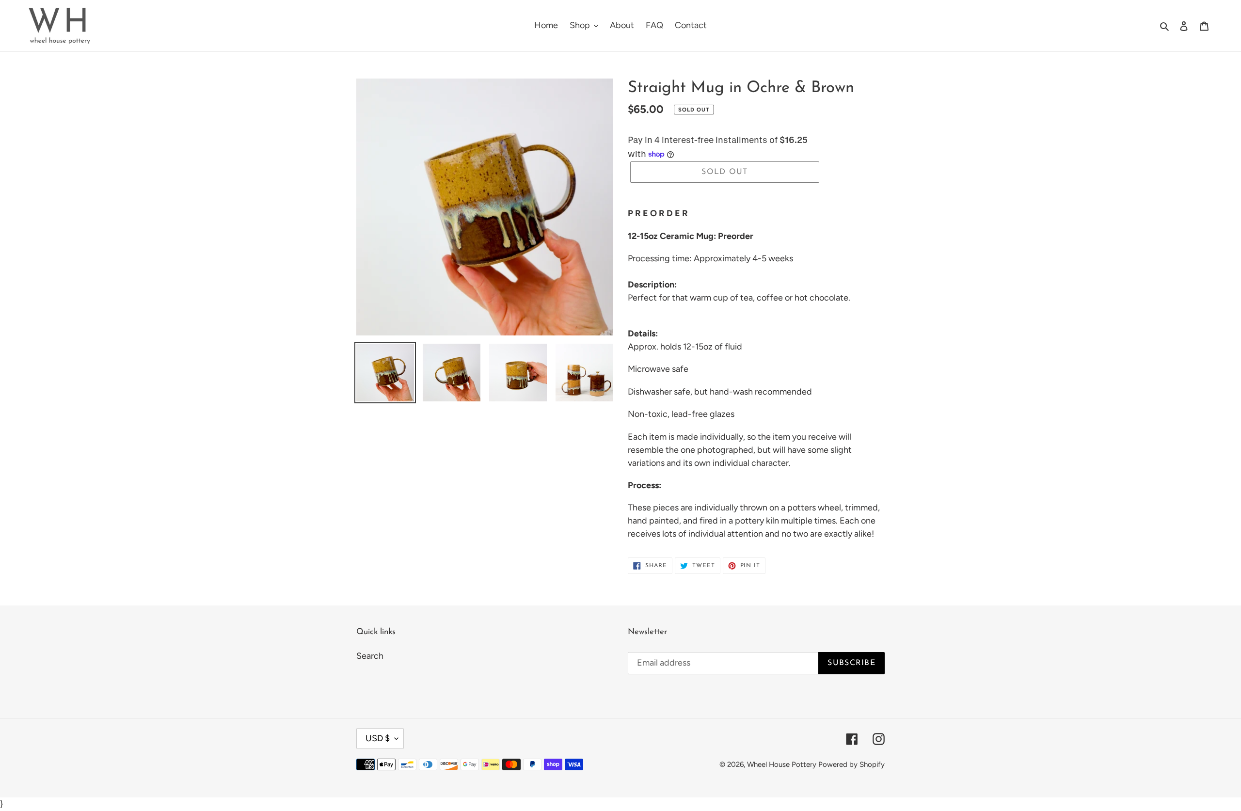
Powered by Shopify (851, 764)
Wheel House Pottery (781, 764)
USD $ (378, 738)
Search (369, 656)
